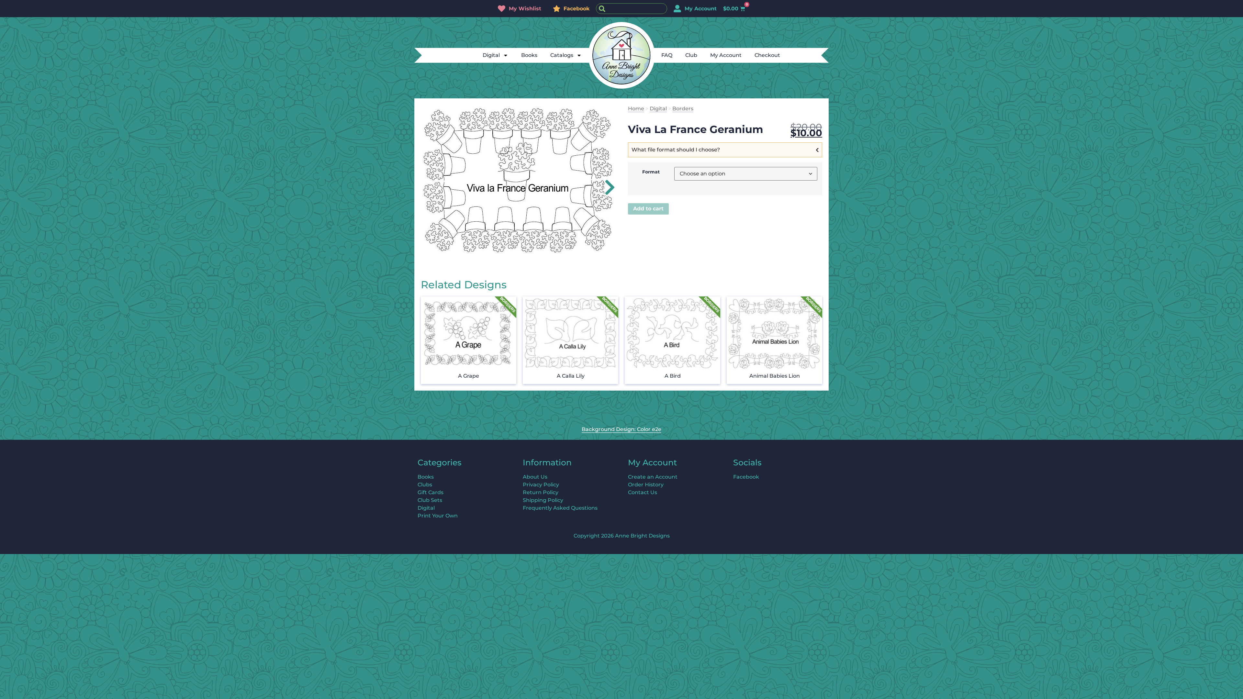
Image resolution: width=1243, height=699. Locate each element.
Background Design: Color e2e (621, 429)
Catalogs (561, 55)
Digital (491, 55)
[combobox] (631, 8)
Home (636, 108)
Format (651, 172)
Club (691, 55)
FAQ (666, 55)
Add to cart (648, 208)
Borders (682, 108)
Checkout (767, 55)
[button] (606, 187)
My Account (726, 55)
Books (529, 55)
